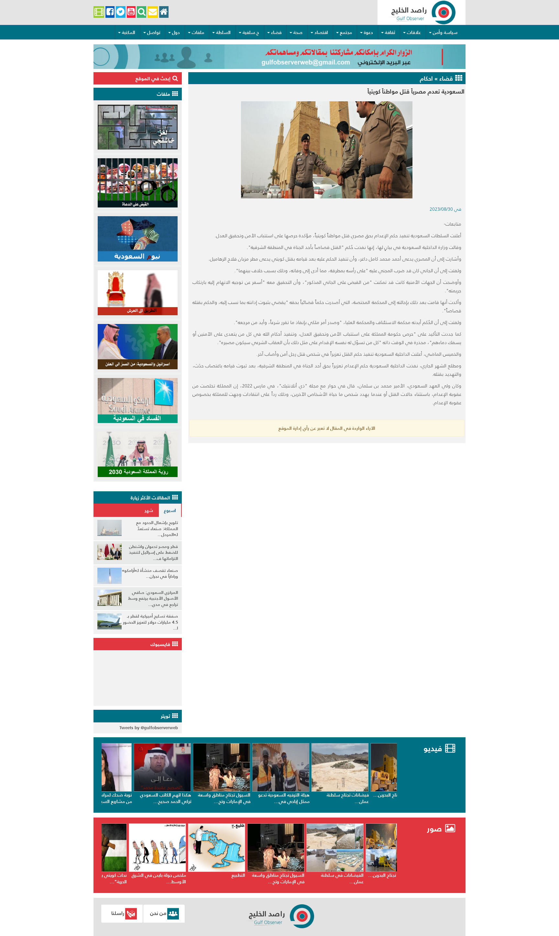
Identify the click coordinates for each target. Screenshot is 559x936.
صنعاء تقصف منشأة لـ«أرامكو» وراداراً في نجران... (150, 573)
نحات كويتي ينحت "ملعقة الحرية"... (135, 878)
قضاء (276, 32)
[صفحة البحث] (141, 12)
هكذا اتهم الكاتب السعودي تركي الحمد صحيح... (192, 798)
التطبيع (271, 875)
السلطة (223, 32)
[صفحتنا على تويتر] (121, 12)
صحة (297, 32)
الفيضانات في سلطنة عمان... (374, 878)
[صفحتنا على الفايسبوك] (109, 12)
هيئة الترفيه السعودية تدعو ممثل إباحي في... (311, 798)
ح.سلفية (251, 32)
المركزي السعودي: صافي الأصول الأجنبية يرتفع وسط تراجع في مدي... (153, 598)
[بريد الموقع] (153, 12)
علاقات (414, 32)
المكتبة (128, 32)
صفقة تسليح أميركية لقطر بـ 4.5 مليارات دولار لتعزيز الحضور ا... (150, 622)
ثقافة (390, 32)
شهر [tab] (149, 510)
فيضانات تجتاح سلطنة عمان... (375, 798)
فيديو (432, 748)
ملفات (198, 32)
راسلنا (117, 913)
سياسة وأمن (445, 32)
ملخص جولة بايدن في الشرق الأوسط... (191, 878)
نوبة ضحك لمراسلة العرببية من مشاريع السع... (133, 798)
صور (435, 828)
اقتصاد (321, 32)
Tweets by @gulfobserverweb (148, 727)
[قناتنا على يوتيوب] (131, 12)
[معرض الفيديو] (98, 12)
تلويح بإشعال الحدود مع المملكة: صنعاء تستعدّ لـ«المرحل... (157, 528)
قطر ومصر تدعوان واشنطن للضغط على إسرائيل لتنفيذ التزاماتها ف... (153, 552)
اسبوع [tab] (170, 510)
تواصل (153, 32)
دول (176, 32)
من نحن (158, 913)
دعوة (368, 32)
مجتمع (346, 32)
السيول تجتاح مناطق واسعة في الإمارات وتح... (251, 798)
